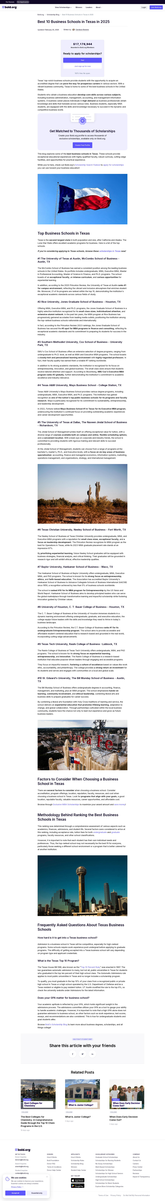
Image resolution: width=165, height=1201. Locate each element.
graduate (115, 832)
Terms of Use (103, 1195)
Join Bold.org (156, 7)
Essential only (37, 1193)
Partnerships (137, 1170)
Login (144, 7)
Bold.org (41, 15)
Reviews (136, 1173)
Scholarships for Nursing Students (108, 1160)
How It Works (52, 1157)
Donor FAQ (51, 1164)
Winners (79, 7)
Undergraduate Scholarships (106, 1177)
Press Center (137, 1167)
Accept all (15, 1193)
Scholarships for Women (105, 1170)
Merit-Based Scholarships (105, 1167)
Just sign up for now (82, 66)
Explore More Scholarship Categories (109, 1186)
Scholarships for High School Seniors (109, 1173)
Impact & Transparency (141, 1177)
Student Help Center (78, 1170)
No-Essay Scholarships (104, 1164)
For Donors (10, 2)
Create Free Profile (82, 145)
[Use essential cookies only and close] (47, 1176)
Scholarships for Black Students (107, 1183)
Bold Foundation (53, 1160)
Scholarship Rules (77, 1160)
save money (119, 804)
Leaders (89, 7)
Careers (136, 1164)
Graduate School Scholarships (107, 1157)
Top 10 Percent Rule (90, 967)
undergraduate (100, 832)
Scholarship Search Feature (87, 165)
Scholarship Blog (53, 15)
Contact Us (137, 1160)
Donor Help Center (54, 1170)
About (98, 7)
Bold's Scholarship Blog (56, 1024)
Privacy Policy (116, 1195)
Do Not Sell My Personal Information (136, 1195)
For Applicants (23, 2)
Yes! (82, 60)
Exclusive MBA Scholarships (66, 804)
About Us (136, 1157)
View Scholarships (62, 7)
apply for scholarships (113, 165)
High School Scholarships (105, 1180)
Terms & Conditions (54, 1167)
